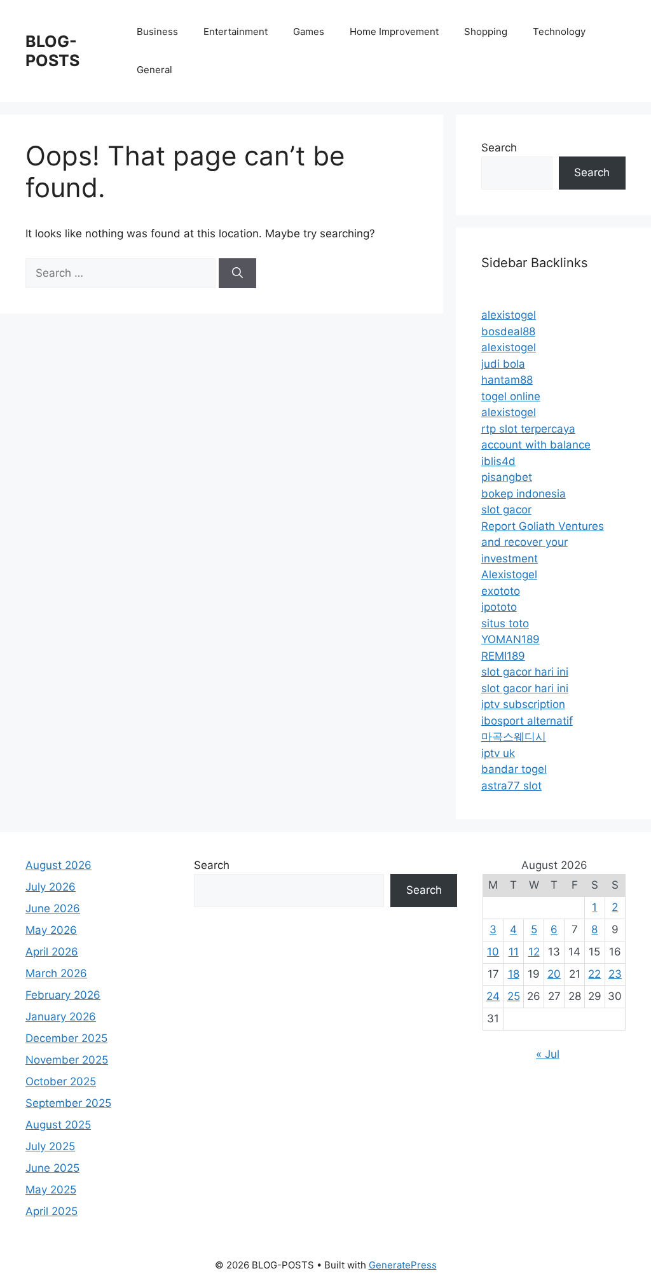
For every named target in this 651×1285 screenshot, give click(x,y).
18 (513, 974)
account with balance (536, 444)
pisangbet (506, 477)
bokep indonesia (523, 493)
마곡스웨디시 (513, 736)
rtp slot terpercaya (528, 428)
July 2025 (50, 1146)
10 (493, 951)
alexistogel (508, 315)
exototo (500, 591)
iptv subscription (523, 704)
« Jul (547, 1054)
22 (594, 974)
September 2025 (68, 1103)
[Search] (237, 273)
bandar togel (514, 769)
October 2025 (60, 1081)
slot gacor (506, 509)
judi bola (503, 364)
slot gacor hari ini (524, 671)
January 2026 (60, 1016)
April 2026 (51, 951)
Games (308, 31)
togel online (510, 396)
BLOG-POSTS (52, 51)
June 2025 (52, 1168)
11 (514, 951)
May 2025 (50, 1189)
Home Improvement (394, 31)
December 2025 (66, 1038)
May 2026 (51, 930)
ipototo (499, 607)
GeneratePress (403, 1265)
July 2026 (50, 886)
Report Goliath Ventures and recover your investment (542, 542)
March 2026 (56, 973)
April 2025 (51, 1211)
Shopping (485, 31)
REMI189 (503, 655)
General (154, 70)
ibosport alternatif (527, 720)
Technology (559, 31)
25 (513, 996)
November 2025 (66, 1059)
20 (554, 974)
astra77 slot (511, 785)
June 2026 (52, 908)
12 (534, 951)
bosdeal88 (508, 331)
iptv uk (498, 753)
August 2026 (58, 865)
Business (157, 31)
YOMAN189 (510, 639)
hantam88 (507, 379)
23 (615, 974)
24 (493, 996)
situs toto (505, 623)
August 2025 (58, 1124)
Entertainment (235, 31)
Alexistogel (509, 574)
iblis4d (498, 461)
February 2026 (62, 995)
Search (499, 147)
